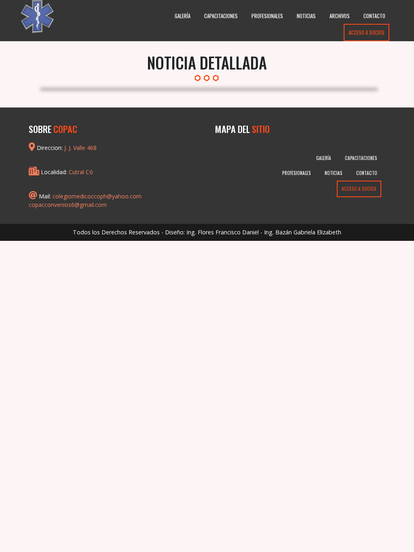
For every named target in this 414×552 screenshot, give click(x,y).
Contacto (374, 16)
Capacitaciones (221, 16)
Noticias (306, 16)
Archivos (340, 16)
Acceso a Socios (366, 32)
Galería (182, 16)
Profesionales (267, 16)
